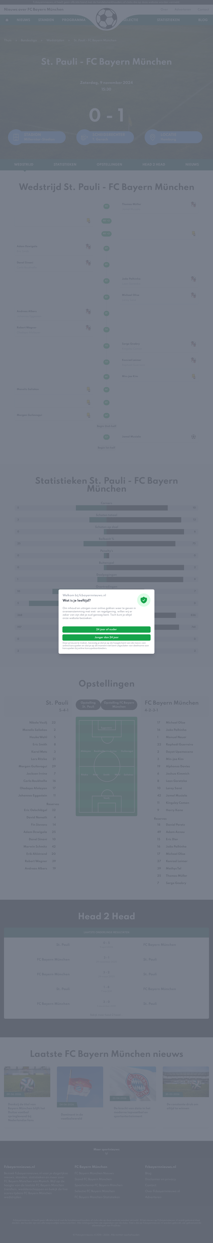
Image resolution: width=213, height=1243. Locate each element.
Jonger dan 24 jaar (107, 637)
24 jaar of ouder (106, 629)
